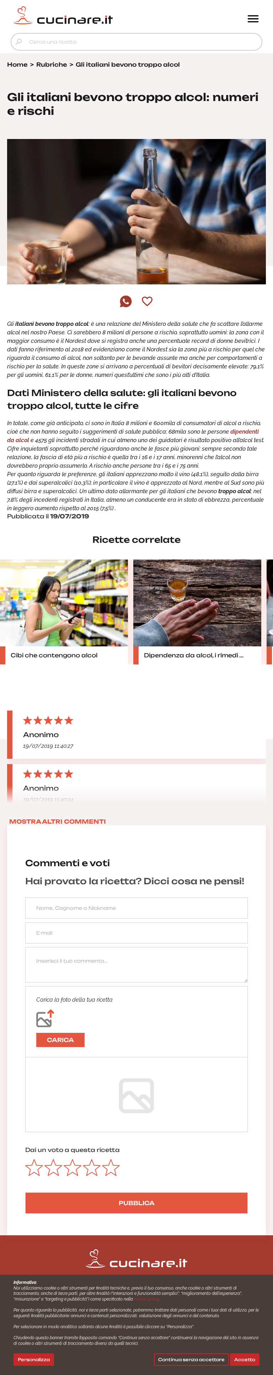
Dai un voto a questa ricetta (72, 1149)
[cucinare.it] (105, 15)
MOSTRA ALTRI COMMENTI (57, 821)
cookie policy (146, 1299)
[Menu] (253, 19)
